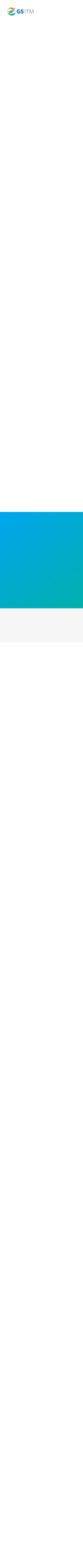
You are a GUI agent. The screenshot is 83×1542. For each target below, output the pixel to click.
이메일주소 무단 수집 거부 (43, 1433)
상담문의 (69, 1433)
